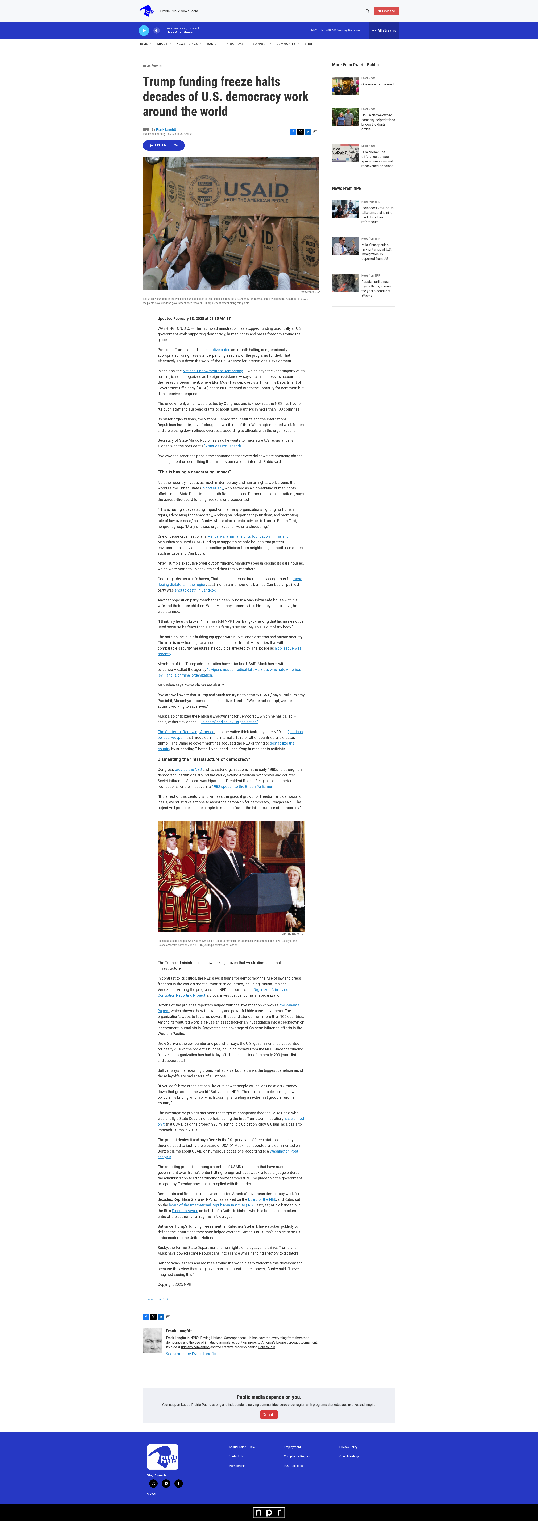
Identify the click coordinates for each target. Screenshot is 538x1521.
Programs (235, 43)
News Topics (187, 43)
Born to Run (266, 1347)
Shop (309, 43)
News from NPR (154, 66)
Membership (237, 1466)
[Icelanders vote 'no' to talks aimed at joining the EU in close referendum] (345, 209)
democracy (174, 1342)
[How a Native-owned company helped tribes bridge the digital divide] (345, 117)
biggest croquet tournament (296, 1342)
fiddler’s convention (195, 1347)
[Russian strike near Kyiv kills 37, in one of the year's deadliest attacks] (345, 283)
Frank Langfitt (166, 129)
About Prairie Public (242, 1447)
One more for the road (377, 84)
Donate (388, 11)
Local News (368, 78)
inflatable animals (218, 1342)
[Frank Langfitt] (152, 1340)
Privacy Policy (348, 1447)
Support (260, 43)
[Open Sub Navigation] (151, 43)
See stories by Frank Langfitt (191, 1353)
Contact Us (236, 1456)
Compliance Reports (297, 1456)
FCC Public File (293, 1466)
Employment (292, 1447)
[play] (144, 30)
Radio (212, 43)
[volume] (156, 30)
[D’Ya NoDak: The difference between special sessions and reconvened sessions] (345, 153)
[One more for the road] (345, 86)
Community (285, 43)
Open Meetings (349, 1456)
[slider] (163, 30)
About (162, 43)
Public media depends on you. (269, 1397)
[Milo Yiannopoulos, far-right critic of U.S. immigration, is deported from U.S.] (345, 246)
